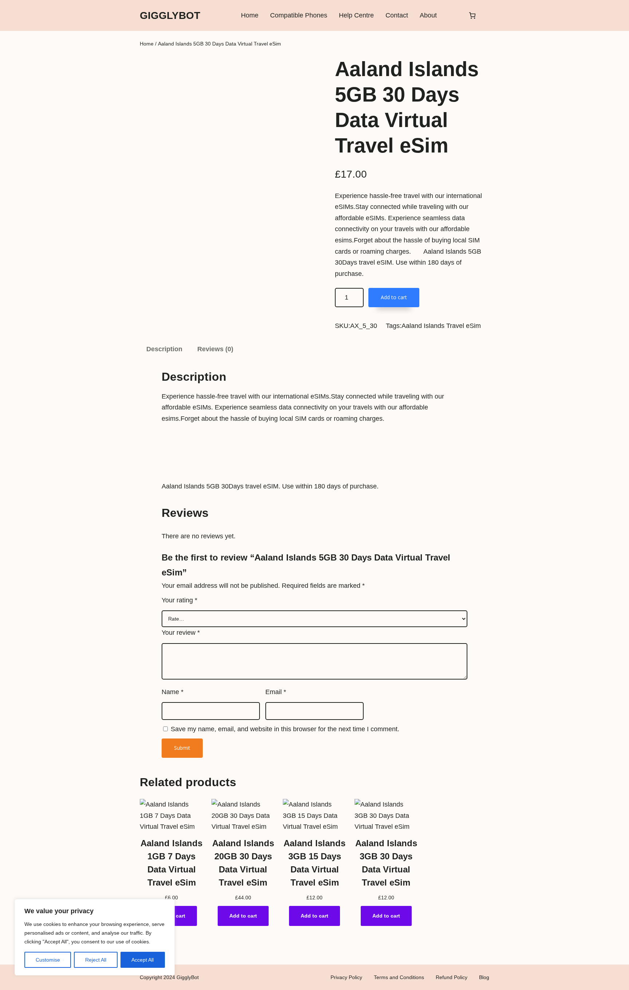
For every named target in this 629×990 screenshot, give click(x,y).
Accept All (142, 960)
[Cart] (472, 15)
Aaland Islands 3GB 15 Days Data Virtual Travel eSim (314, 862)
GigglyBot (170, 15)
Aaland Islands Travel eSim (441, 325)
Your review (181, 632)
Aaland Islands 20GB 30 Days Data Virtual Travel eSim (243, 862)
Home (147, 44)
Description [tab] (164, 349)
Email (275, 692)
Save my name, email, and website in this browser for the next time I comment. (285, 729)
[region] (95, 937)
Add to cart (394, 297)
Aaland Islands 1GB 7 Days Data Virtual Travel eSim (171, 862)
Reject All (95, 960)
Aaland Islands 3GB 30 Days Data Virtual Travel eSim (386, 862)
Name (172, 692)
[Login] (452, 15)
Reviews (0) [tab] (215, 349)
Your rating (179, 600)
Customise (48, 960)
